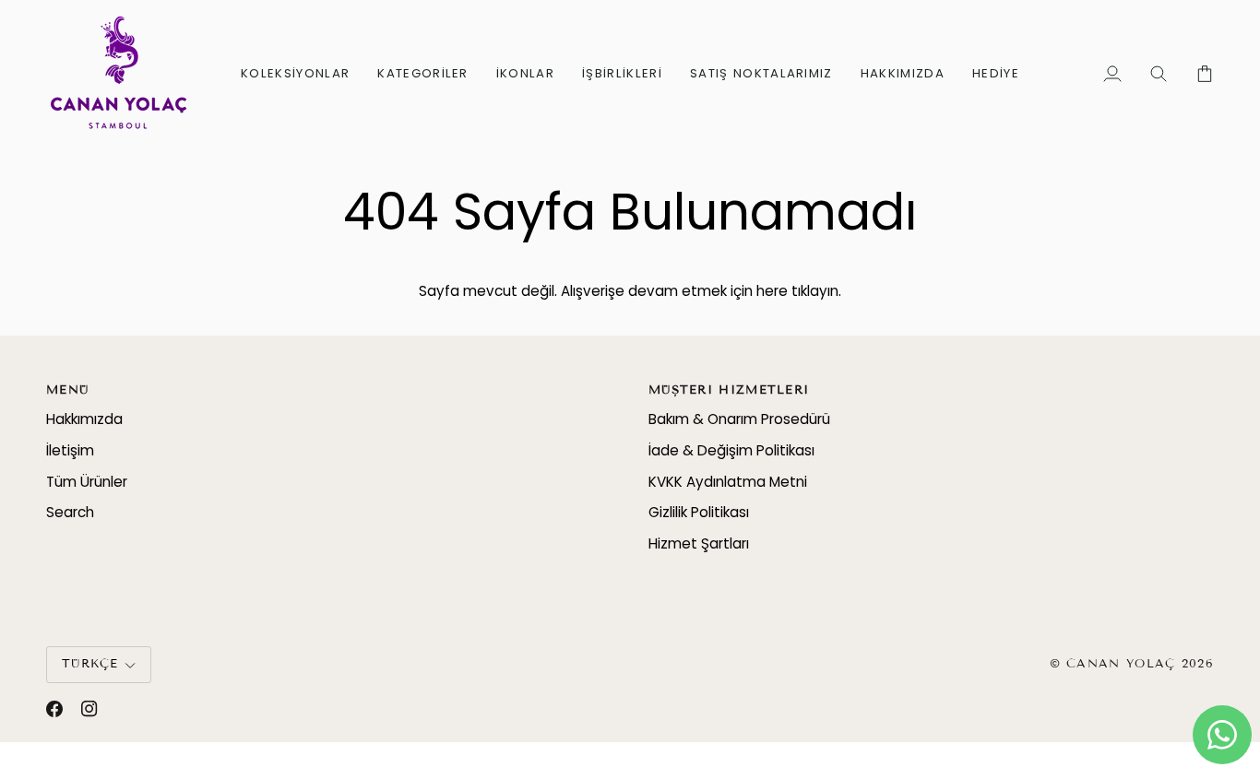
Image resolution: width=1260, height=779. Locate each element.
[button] (295, 73)
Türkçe (90, 663)
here (772, 291)
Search (70, 512)
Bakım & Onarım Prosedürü (739, 419)
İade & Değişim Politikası (731, 450)
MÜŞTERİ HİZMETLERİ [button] (728, 390)
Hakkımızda (84, 419)
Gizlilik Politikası (698, 512)
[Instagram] (89, 709)
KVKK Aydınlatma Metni (727, 481)
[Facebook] (54, 709)
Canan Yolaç (1120, 663)
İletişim (70, 450)
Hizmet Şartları (698, 543)
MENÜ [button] (67, 390)
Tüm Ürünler (86, 481)
